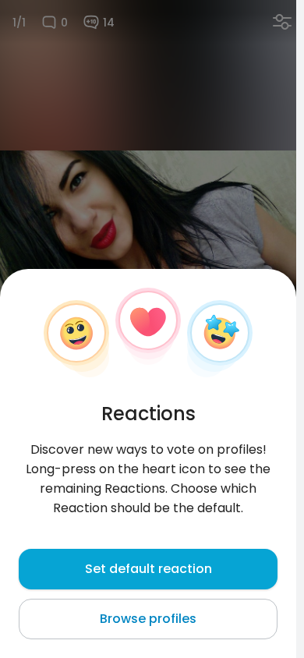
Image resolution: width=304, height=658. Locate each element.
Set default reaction (148, 569)
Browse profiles (148, 619)
